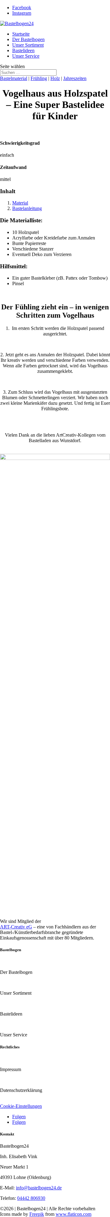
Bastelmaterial (13, 78)
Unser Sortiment (28, 45)
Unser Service (25, 56)
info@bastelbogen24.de (39, 1187)
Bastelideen (23, 50)
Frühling (39, 78)
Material (20, 202)
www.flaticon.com (73, 1214)
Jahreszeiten (74, 78)
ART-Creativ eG (16, 926)
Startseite (21, 33)
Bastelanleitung (27, 208)
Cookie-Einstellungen (21, 1106)
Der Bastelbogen (28, 39)
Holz (55, 78)
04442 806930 (31, 1198)
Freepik (36, 1214)
